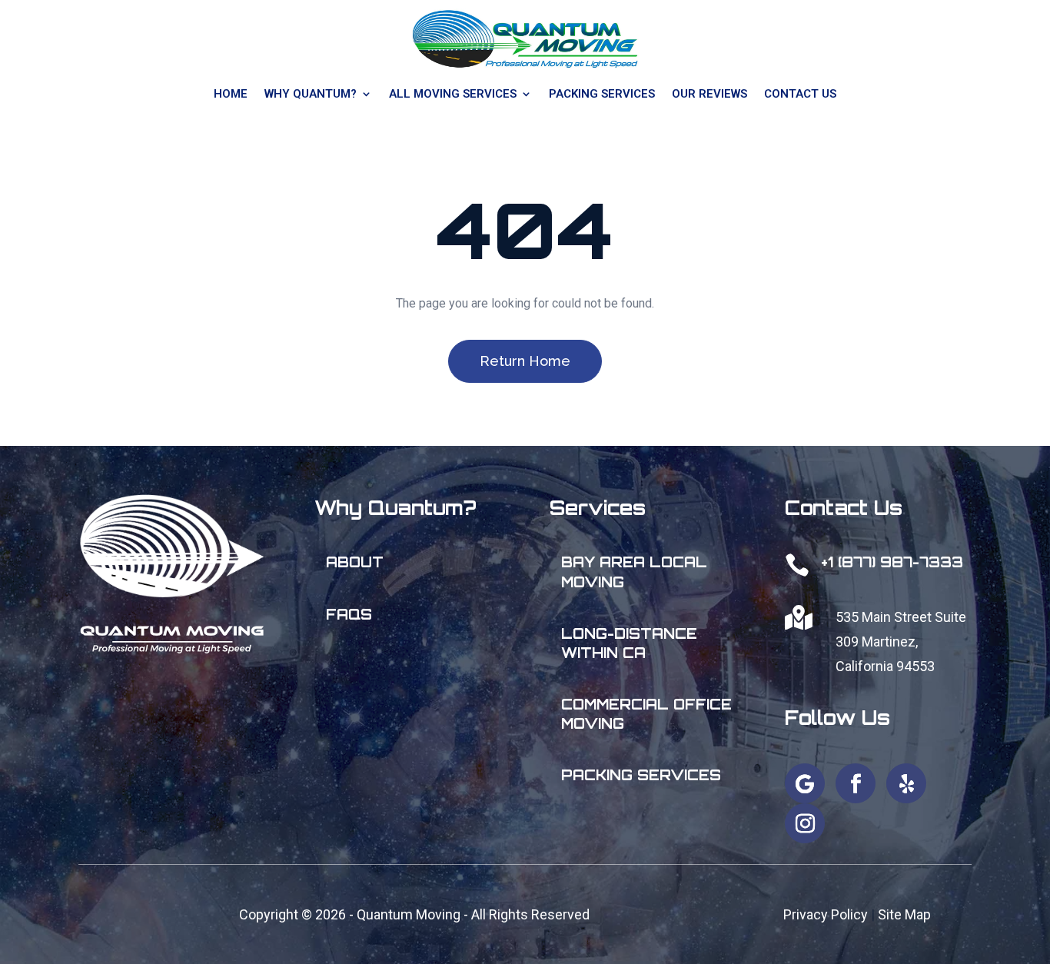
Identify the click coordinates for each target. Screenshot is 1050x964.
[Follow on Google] (805, 783)
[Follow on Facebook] (856, 783)
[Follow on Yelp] (906, 783)
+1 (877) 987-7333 (892, 561)
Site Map (904, 914)
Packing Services (641, 774)
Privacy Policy (825, 914)
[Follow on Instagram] (805, 823)
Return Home (525, 361)
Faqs (349, 614)
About (355, 561)
